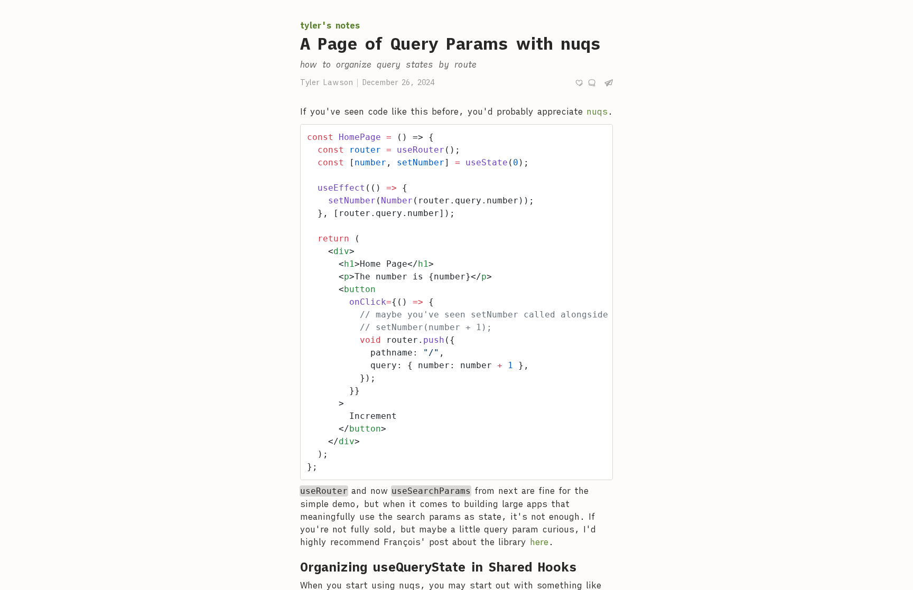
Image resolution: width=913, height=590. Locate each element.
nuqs (597, 111)
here (539, 542)
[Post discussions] (592, 83)
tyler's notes (330, 25)
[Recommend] (579, 83)
